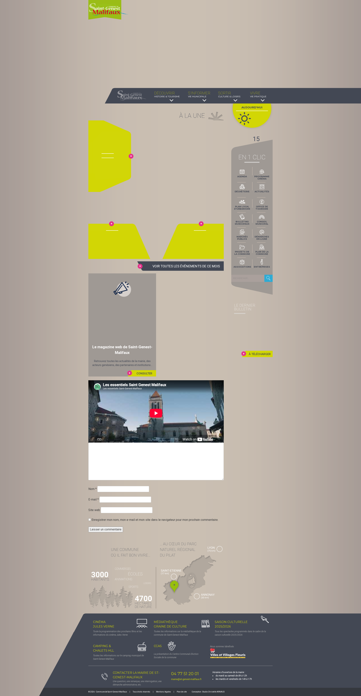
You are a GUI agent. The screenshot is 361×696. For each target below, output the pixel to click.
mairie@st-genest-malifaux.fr (186, 679)
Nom (92, 489)
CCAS (158, 646)
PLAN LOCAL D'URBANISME (242, 207)
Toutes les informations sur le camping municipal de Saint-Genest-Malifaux (118, 657)
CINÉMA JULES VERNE (103, 624)
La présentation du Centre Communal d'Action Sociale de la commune (176, 656)
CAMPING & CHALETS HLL (103, 648)
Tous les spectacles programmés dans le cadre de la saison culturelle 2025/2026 (240, 633)
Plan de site (182, 692)
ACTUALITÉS (262, 191)
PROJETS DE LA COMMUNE (242, 252)
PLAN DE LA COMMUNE (261, 252)
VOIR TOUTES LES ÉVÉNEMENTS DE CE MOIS (186, 266)
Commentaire (98, 440)
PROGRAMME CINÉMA (261, 177)
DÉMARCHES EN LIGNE (262, 237)
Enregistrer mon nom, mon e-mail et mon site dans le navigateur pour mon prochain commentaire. (155, 520)
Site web (94, 510)
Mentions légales (163, 692)
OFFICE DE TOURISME (262, 207)
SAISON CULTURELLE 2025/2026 (231, 624)
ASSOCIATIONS (242, 266)
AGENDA (242, 176)
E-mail (93, 499)
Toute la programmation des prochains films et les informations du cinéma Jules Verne (117, 633)
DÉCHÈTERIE (242, 191)
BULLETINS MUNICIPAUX (242, 222)
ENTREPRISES (262, 266)
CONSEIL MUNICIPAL (262, 222)
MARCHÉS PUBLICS (242, 237)
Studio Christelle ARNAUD (213, 692)
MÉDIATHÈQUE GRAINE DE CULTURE (170, 624)
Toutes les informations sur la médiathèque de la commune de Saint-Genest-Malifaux (177, 633)
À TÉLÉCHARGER (260, 354)
